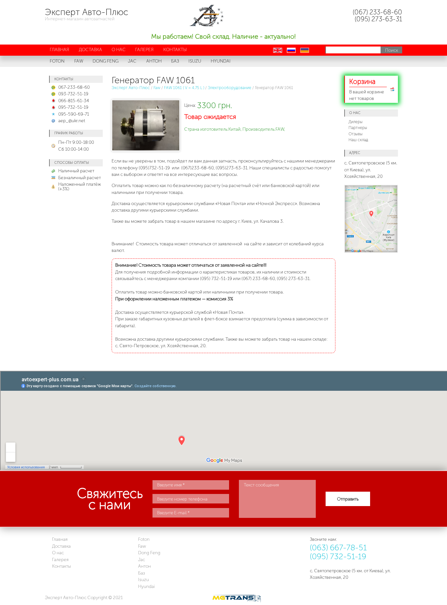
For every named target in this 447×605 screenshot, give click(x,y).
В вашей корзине (366, 89)
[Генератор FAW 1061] (145, 126)
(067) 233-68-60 (377, 12)
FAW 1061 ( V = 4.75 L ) (184, 87)
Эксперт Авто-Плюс (131, 87)
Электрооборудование (229, 87)
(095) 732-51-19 (338, 556)
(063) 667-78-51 (338, 547)
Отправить (348, 498)
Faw (156, 87)
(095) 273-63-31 (378, 19)
